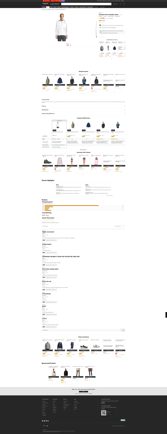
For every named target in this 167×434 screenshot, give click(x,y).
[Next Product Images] (95, 29)
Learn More (103, 408)
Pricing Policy (75, 407)
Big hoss (43, 307)
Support (110, 0)
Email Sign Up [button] (105, 0)
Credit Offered (100, 0)
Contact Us (43, 412)
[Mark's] (60, 1)
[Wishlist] (120, 4)
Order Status (43, 401)
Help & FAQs (43, 407)
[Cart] (123, 4)
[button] (110, 4)
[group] (47, 88)
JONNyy (43, 258)
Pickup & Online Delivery (45, 402)
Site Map (75, 404)
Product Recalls (44, 413)
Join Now (90, 393)
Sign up (103, 402)
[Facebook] (42, 420)
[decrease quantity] (99, 37)
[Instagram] (46, 420)
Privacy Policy (75, 401)
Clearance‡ (100, 20)
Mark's (53, 402)
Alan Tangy (44, 245)
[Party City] (63, 1)
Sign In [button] (123, 0)
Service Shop (43, 404)
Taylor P (43, 320)
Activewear (49, 9)
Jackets (53, 9)
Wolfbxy (43, 233)
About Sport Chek (65, 401)
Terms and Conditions (76, 402)
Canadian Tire (54, 401)
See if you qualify (113, 27)
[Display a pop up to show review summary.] (48, 171)
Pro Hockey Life (55, 407)
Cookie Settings (44, 415)
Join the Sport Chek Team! (66, 404)
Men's (45, 9)
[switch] (43, 136)
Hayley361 (44, 295)
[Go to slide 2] (71, 45)
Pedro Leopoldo (44, 270)
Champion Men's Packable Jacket (108, 14)
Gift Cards (43, 410)
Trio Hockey (54, 410)
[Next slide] (125, 45)
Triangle (54, 404)
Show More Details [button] (83, 149)
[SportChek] (57, 1)
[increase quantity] (102, 37)
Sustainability (65, 407)
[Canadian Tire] (52, 1)
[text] (101, 56)
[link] (103, 16)
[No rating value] (69, 139)
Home (43, 9)
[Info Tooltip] (112, 18)
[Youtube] (48, 420)
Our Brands (64, 402)
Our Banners (54, 412)
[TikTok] (44, 420)
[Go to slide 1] (68, 45)
